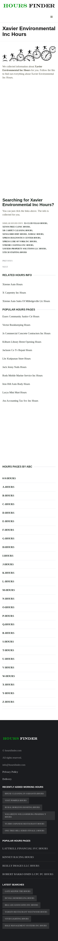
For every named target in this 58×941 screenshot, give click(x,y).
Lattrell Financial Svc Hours (25, 848)
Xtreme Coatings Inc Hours (17, 245)
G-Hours (8, 538)
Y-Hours (8, 693)
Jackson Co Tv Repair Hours (17, 350)
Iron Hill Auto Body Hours (16, 384)
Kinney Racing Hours (18, 857)
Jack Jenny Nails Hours (14, 367)
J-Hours (8, 564)
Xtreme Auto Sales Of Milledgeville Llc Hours (26, 301)
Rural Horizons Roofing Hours (22, 807)
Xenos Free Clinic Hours (16, 227)
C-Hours (8, 504)
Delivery (7, 779)
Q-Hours (8, 624)
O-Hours (8, 607)
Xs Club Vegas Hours (35, 223)
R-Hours (8, 633)
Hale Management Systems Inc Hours (26, 926)
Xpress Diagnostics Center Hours (21, 238)
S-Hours (8, 641)
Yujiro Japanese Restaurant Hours (24, 824)
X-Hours (8, 684)
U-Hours (8, 659)
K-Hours (8, 572)
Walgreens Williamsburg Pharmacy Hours (25, 815)
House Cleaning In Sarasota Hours (24, 794)
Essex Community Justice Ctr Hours (20, 316)
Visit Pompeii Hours (16, 800)
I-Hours (7, 555)
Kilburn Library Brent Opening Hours (21, 341)
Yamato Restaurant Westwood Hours (26, 912)
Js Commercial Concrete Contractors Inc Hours (26, 333)
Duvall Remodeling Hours (19, 898)
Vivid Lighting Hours (17, 919)
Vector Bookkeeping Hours (16, 325)
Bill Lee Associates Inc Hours (21, 905)
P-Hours (8, 616)
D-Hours (8, 512)
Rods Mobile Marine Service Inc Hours (22, 375)
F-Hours (8, 530)
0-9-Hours (9, 478)
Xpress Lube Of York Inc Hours (19, 241)
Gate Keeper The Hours (17, 891)
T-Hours (8, 650)
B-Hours (8, 495)
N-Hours (8, 598)
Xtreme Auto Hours (12, 284)
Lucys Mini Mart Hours (14, 392)
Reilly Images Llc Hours (20, 865)
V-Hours (8, 667)
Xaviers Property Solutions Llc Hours (24, 249)
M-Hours (8, 590)
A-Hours (8, 487)
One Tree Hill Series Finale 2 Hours (24, 831)
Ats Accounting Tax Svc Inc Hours (20, 400)
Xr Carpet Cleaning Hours (17, 230)
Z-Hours (8, 701)
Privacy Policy (10, 772)
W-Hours (8, 676)
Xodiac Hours (36, 234)
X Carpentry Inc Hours (14, 292)
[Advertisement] (29, 111)
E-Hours (8, 521)
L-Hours (8, 581)
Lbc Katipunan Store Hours (16, 358)
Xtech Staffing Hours (14, 252)
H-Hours (8, 547)
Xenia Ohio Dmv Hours (14, 234)
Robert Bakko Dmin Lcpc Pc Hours (27, 874)
